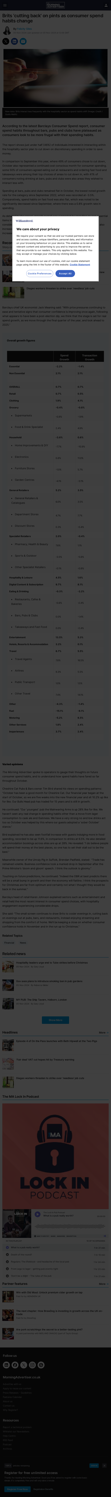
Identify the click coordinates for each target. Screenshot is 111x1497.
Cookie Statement (80, 264)
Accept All (65, 273)
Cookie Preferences (40, 273)
